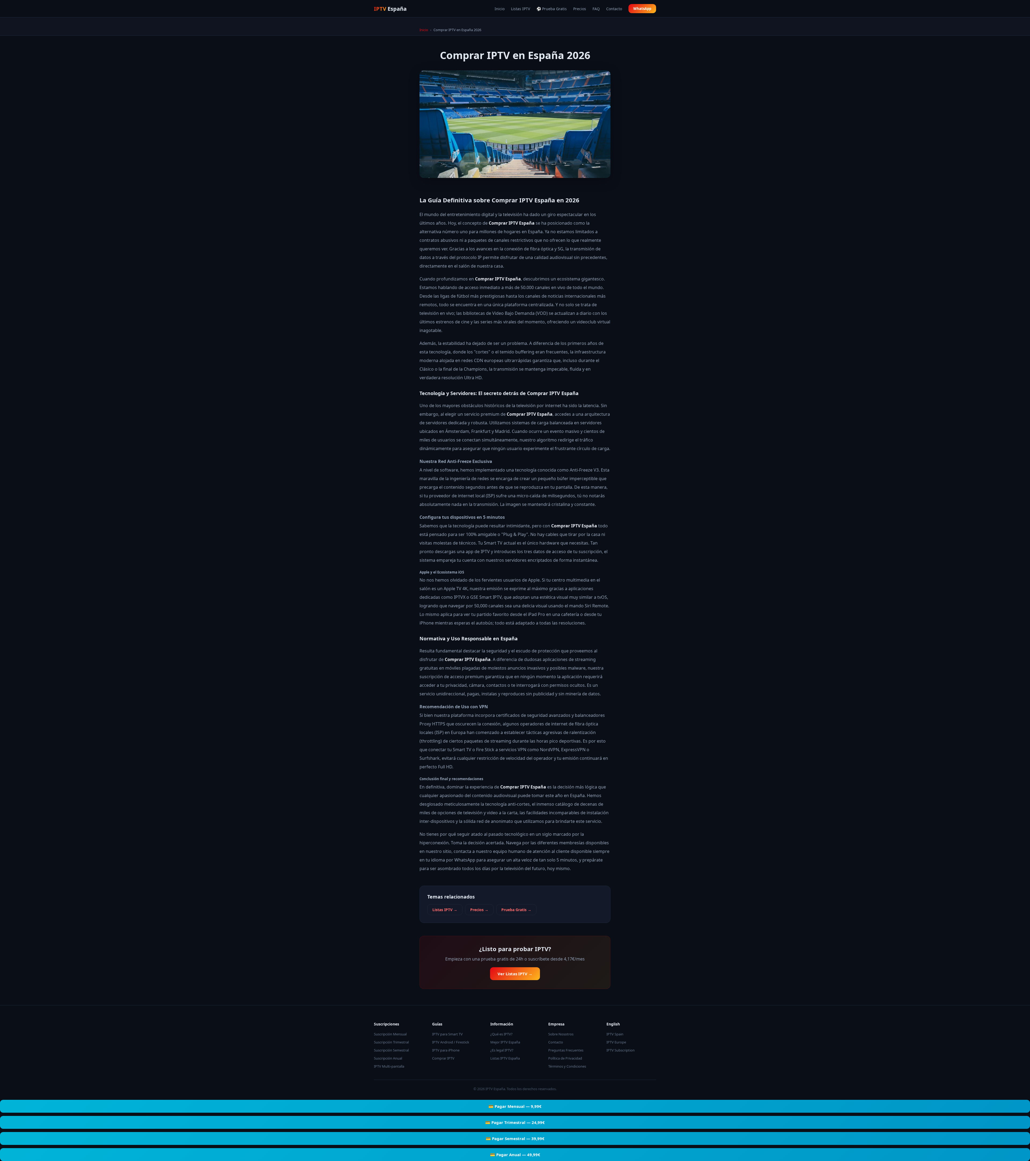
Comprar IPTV (443, 1058)
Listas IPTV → (444, 909)
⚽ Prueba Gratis (551, 8)
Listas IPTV (520, 8)
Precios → (479, 909)
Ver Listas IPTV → (515, 973)
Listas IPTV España (505, 1058)
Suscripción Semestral (391, 1050)
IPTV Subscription (620, 1050)
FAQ (596, 8)
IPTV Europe (616, 1042)
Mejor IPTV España (505, 1042)
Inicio (500, 8)
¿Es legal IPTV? (501, 1050)
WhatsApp (642, 8)
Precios (579, 8)
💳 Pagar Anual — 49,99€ (515, 1154)
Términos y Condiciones (567, 1066)
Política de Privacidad (565, 1058)
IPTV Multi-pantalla (389, 1066)
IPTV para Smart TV (447, 1034)
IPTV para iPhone (445, 1050)
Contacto (614, 8)
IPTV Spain (614, 1034)
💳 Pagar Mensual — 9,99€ (515, 1106)
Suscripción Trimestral (391, 1042)
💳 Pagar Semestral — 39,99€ (515, 1138)
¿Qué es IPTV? (501, 1034)
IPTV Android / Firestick (450, 1042)
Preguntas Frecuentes (565, 1050)
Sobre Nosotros (560, 1034)
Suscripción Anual (388, 1058)
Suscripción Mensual (390, 1034)
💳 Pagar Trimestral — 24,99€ (515, 1122)
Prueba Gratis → (516, 909)
